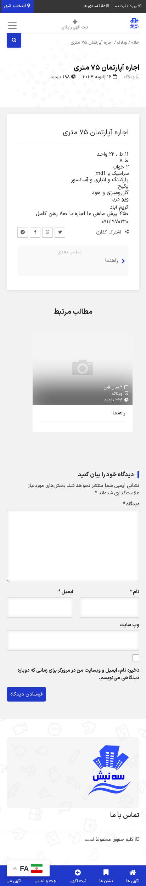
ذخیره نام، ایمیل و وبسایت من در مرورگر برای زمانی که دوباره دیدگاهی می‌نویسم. (78, 674)
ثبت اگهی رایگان (74, 28)
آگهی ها (132, 881)
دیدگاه (131, 504)
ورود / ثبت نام (126, 6)
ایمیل (65, 592)
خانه (135, 42)
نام (134, 592)
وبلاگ (122, 42)
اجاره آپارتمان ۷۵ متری (106, 68)
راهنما (111, 261)
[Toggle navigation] (11, 26)
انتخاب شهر (15, 6)
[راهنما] (83, 369)
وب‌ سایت (129, 625)
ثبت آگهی (78, 881)
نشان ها (106, 881)
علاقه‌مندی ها (95, 6)
